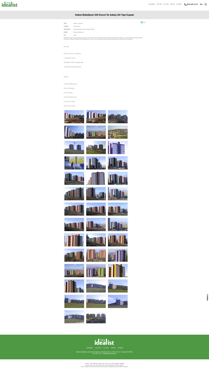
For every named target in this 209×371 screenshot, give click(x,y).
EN (201, 4)
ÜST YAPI (159, 4)
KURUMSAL (151, 4)
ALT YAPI (166, 4)
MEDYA (172, 4)
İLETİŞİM (178, 4)
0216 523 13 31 (192, 4)
